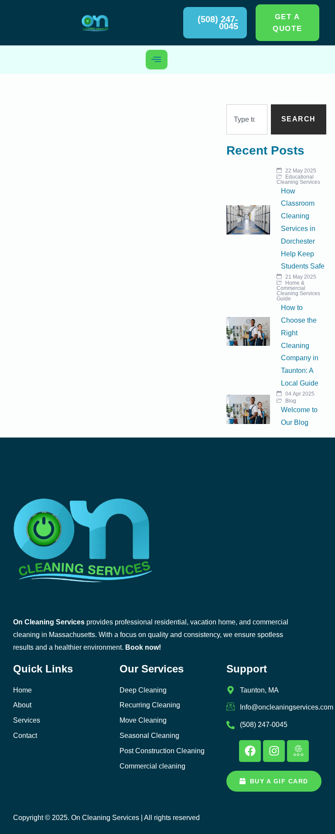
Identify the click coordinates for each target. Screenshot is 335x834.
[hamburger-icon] (157, 59)
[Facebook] (250, 751)
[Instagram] (274, 751)
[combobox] (246, 119)
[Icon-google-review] (298, 751)
